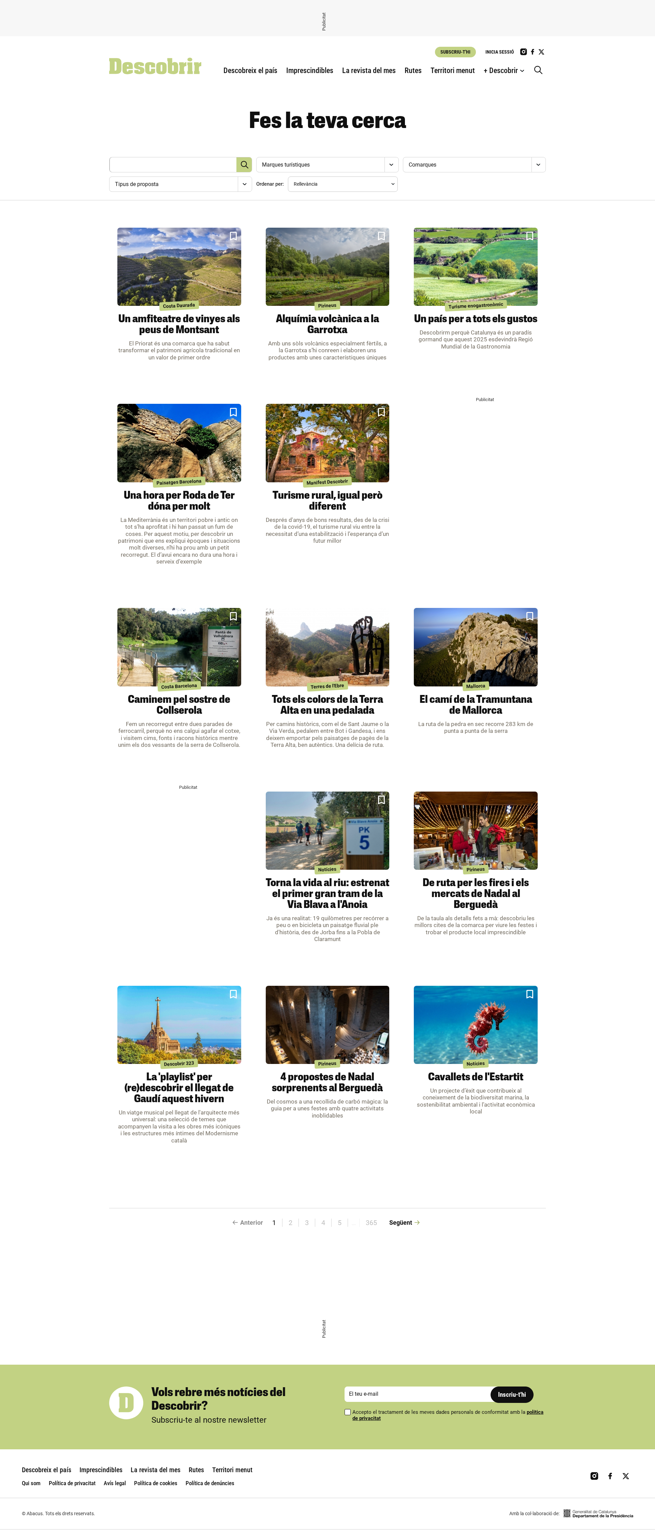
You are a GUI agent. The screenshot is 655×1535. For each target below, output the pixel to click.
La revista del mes (369, 70)
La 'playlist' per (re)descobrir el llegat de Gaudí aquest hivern (179, 1088)
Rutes (413, 70)
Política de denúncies (210, 1483)
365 (371, 1223)
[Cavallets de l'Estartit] (476, 1025)
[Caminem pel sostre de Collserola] (179, 647)
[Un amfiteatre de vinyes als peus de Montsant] (179, 267)
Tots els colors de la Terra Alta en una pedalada (327, 705)
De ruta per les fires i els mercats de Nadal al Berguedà (476, 894)
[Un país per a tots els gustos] (476, 267)
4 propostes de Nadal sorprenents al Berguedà (327, 1083)
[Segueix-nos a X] (541, 51)
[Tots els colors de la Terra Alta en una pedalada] (328, 647)
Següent (400, 1222)
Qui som (31, 1483)
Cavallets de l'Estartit (475, 1077)
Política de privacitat (72, 1483)
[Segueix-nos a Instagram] (523, 51)
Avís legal (115, 1483)
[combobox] (327, 164)
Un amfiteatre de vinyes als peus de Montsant (179, 325)
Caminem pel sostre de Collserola (179, 705)
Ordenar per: (270, 184)
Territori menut (453, 70)
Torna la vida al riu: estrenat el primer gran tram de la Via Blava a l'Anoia (327, 894)
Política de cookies (155, 1483)
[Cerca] (540, 70)
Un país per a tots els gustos (475, 319)
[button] (233, 236)
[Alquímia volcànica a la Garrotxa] (328, 267)
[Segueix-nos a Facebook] (532, 51)
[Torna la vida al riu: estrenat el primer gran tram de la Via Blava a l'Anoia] (328, 831)
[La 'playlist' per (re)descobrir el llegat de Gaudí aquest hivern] (179, 1025)
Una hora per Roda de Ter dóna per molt (179, 501)
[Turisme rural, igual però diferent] (328, 443)
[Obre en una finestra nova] (598, 1513)
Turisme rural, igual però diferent (327, 501)
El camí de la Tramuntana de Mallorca (476, 705)
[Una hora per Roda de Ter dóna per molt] (179, 443)
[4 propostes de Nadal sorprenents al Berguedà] (328, 1025)
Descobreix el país (250, 70)
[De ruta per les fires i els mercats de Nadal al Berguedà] (476, 831)
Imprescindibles (309, 70)
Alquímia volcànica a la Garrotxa (327, 325)
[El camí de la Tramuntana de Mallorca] (476, 647)
